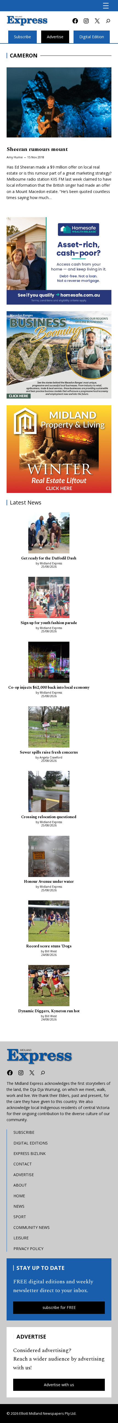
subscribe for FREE (59, 1307)
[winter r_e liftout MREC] (59, 449)
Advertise (55, 36)
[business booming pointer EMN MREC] (59, 355)
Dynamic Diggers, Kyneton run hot (49, 1011)
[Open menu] (105, 5)
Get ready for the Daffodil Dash (48, 558)
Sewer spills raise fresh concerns (49, 752)
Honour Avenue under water (49, 881)
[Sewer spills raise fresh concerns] (48, 727)
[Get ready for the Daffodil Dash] (48, 533)
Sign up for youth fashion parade (49, 623)
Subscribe (22, 36)
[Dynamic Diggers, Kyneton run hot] (48, 986)
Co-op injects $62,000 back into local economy (48, 687)
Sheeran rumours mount (37, 149)
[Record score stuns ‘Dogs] (48, 921)
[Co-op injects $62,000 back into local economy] (48, 663)
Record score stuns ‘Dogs (49, 946)
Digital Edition (91, 36)
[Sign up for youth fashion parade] (48, 598)
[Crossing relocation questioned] (48, 792)
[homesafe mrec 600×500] (59, 261)
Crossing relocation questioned (48, 817)
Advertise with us (59, 1384)
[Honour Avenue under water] (48, 857)
